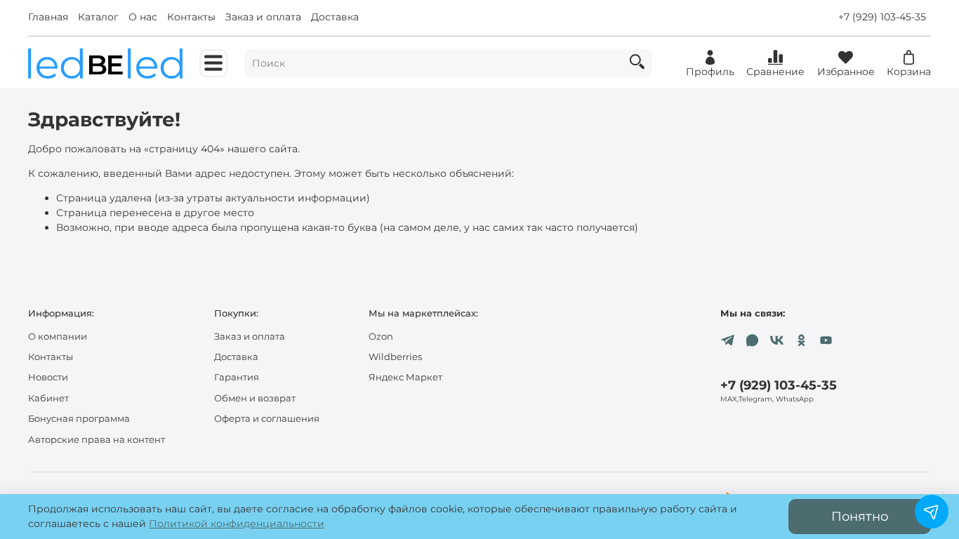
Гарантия (236, 377)
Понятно (859, 516)
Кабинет (48, 398)
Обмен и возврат (255, 398)
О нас (142, 17)
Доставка (335, 17)
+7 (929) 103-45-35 (882, 17)
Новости (48, 377)
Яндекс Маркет (405, 377)
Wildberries (395, 357)
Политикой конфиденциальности (236, 523)
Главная (48, 17)
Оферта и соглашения (266, 418)
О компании (57, 336)
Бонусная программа (79, 418)
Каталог (98, 17)
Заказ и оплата (263, 17)
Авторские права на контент (96, 439)
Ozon (381, 336)
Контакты (191, 17)
